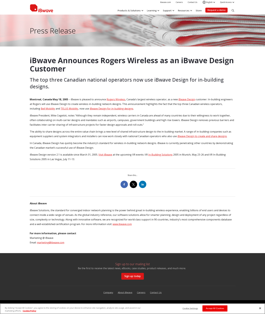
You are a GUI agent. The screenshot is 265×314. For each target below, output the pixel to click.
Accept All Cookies (215, 308)
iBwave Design (186, 99)
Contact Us (156, 292)
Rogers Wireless (116, 99)
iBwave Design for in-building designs (111, 108)
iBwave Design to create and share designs (202, 136)
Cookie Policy (29, 310)
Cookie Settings (190, 308)
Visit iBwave (105, 154)
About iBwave (125, 292)
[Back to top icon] (259, 297)
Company (108, 292)
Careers (141, 292)
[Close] (260, 308)
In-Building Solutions (160, 154)
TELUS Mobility (69, 108)
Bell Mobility (48, 108)
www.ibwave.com (122, 224)
